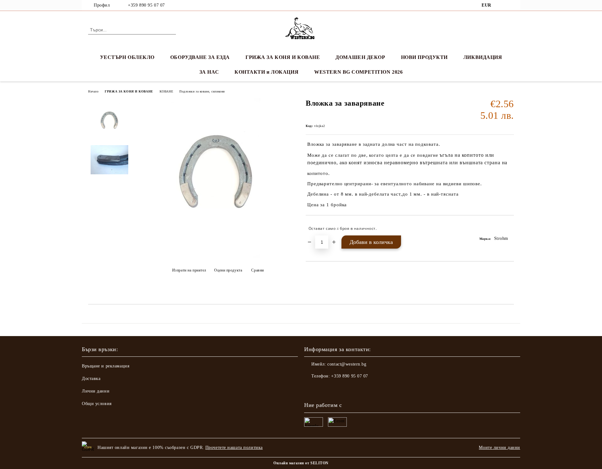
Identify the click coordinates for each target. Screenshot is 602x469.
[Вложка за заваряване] (216, 256)
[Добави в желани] (509, 228)
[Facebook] (501, 5)
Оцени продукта (228, 270)
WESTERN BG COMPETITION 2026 (358, 72)
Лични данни (95, 391)
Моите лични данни (499, 447)
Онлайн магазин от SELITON (301, 463)
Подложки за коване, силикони (202, 91)
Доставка (91, 378)
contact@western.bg (346, 364)
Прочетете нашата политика (234, 447)
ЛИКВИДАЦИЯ (482, 57)
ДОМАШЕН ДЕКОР (360, 57)
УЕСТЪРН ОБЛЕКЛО (127, 57)
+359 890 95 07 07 (146, 5)
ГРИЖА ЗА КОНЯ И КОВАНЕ (283, 57)
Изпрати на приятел (189, 270)
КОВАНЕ (166, 91)
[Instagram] (510, 5)
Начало (93, 91)
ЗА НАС (209, 72)
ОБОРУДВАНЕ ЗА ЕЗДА (200, 57)
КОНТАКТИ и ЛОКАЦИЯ (266, 72)
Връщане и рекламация (105, 366)
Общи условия (97, 403)
